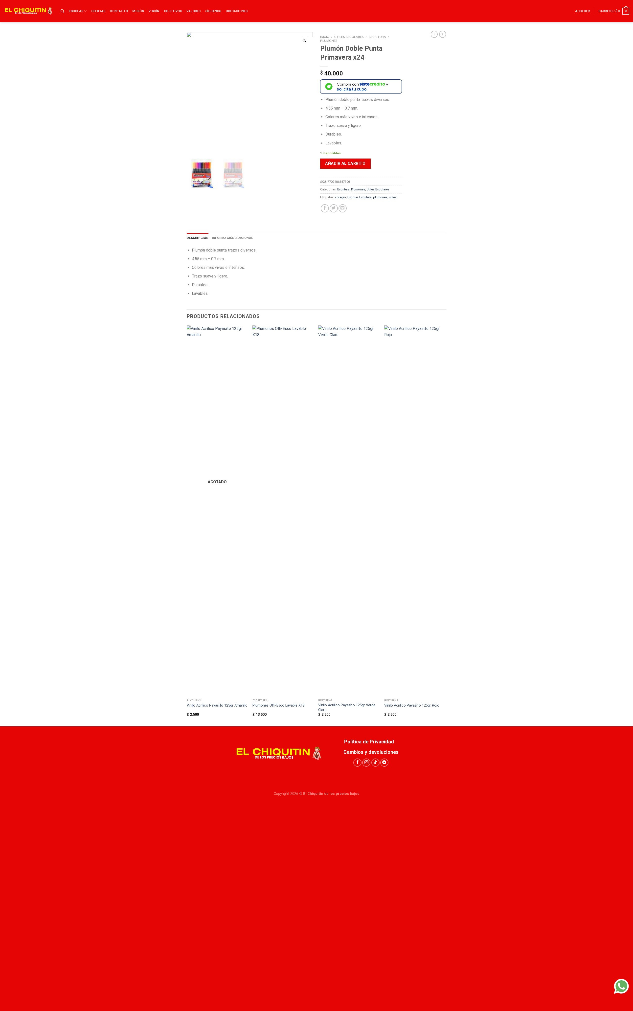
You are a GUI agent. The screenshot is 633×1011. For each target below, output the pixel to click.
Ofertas (98, 11)
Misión (138, 11)
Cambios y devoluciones (371, 752)
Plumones (329, 41)
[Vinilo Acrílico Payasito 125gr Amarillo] (217, 510)
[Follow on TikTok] (375, 762)
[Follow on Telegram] (384, 762)
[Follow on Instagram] (366, 762)
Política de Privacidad (371, 742)
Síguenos (213, 11)
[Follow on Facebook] (357, 762)
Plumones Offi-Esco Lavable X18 (278, 705)
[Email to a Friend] (343, 208)
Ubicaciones (237, 11)
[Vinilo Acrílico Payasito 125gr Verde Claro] (348, 510)
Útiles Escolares (349, 37)
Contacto (119, 11)
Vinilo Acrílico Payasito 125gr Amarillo (217, 705)
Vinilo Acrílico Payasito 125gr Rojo (411, 705)
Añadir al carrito (345, 163)
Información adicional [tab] (232, 238)
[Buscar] (62, 11)
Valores (193, 11)
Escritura (377, 37)
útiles (393, 197)
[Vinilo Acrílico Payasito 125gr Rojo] (414, 510)
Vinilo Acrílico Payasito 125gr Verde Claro (346, 707)
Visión (154, 11)
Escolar (352, 197)
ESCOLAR (76, 11)
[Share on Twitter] (334, 208)
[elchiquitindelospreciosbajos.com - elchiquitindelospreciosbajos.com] (28, 11)
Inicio (324, 37)
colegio (340, 197)
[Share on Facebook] (325, 208)
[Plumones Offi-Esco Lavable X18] (283, 510)
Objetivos (173, 11)
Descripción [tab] (197, 238)
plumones (380, 197)
